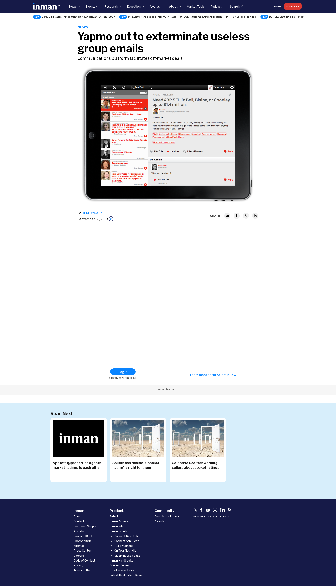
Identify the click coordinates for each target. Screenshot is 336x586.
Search (235, 6)
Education (134, 6)
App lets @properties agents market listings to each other (77, 465)
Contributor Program (168, 516)
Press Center (82, 550)
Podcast (216, 6)
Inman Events (119, 531)
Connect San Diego (126, 541)
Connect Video (119, 565)
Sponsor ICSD (83, 536)
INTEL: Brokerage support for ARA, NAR (152, 16)
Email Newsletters (122, 570)
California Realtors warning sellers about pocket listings (195, 465)
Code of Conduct (84, 560)
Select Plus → (226, 374)
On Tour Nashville (125, 550)
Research (111, 6)
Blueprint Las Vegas (127, 555)
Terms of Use (82, 570)
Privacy (78, 565)
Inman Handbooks (121, 560)
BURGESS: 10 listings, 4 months (288, 16)
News (73, 6)
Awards (155, 6)
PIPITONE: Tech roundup (241, 16)
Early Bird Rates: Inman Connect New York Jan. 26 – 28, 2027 (78, 16)
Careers (79, 555)
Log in (277, 6)
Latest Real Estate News (126, 575)
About (173, 6)
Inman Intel (117, 526)
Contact (79, 521)
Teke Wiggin (92, 213)
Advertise (80, 531)
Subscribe (292, 6)
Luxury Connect (124, 545)
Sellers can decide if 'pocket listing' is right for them (135, 465)
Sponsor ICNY (83, 541)
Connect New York (126, 536)
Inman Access (119, 521)
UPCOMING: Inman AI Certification (201, 16)
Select (114, 516)
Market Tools (196, 6)
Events (90, 6)
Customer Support (86, 526)
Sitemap (79, 545)
